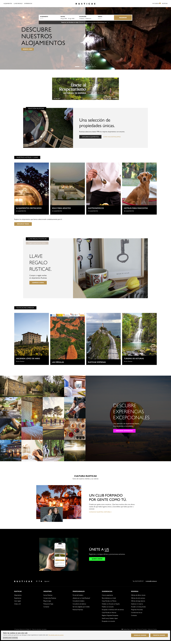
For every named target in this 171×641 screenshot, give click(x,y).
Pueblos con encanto (108, 607)
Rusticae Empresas (78, 609)
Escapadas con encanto (108, 621)
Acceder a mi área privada (138, 607)
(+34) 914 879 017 (139, 581)
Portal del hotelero (78, 595)
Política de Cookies (152, 629)
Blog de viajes (47, 601)
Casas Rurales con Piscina (109, 601)
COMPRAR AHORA (38, 282)
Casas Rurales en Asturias (109, 612)
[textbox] (49, 18)
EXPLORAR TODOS (23, 224)
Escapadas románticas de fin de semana (113, 609)
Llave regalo (17, 601)
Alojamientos (8, 3)
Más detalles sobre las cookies (56, 635)
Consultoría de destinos (79, 604)
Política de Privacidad (142, 629)
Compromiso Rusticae (49, 598)
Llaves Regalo (18, 3)
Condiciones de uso (136, 612)
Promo (100, 16)
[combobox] (49, 18)
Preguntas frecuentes (137, 609)
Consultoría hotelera (78, 601)
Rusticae (164, 3)
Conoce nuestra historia (100, 512)
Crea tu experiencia (107, 595)
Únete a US (17, 604)
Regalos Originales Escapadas (110, 615)
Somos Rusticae (47, 595)
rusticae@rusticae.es (151, 581)
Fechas (63, 16)
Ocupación (82, 16)
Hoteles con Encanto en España (111, 604)
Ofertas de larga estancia (138, 601)
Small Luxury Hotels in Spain (110, 618)
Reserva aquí (27, 49)
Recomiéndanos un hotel (109, 598)
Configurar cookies (10, 638)
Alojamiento (44, 16)
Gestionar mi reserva (137, 604)
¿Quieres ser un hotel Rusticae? (81, 598)
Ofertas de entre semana (138, 598)
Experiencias (28, 3)
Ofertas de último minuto (138, 595)
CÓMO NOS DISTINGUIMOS (112, 137)
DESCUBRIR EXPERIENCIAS (124, 431)
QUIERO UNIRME (97, 559)
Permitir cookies (159, 635)
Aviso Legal (133, 629)
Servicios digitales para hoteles (81, 607)
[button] (77, 66)
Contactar (46, 607)
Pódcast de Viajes (48, 604)
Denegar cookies (140, 635)
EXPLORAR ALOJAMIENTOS (90, 137)
